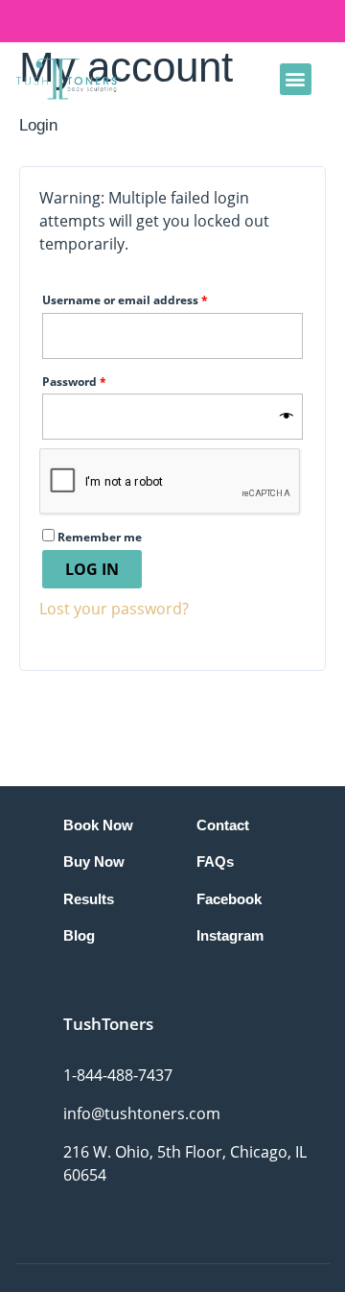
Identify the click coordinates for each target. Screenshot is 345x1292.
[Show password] (286, 416)
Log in (92, 569)
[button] (295, 79)
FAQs (215, 861)
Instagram (230, 935)
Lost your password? (114, 608)
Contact (222, 825)
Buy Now (94, 861)
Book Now (98, 825)
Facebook (229, 899)
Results (88, 899)
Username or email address (151, 298)
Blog (79, 935)
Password (100, 380)
